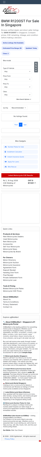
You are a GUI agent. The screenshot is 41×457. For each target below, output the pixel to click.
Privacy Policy (9, 439)
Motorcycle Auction (11, 262)
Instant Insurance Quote (15, 157)
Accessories (8, 244)
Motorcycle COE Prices (12, 291)
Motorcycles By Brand (12, 252)
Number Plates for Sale (16, 147)
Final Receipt (8, 275)
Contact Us (7, 307)
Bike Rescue (12, 167)
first (16, 125)
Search (36, 68)
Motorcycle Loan (10, 280)
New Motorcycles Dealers (13, 236)
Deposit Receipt (9, 270)
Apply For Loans (13, 162)
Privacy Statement (10, 304)
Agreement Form (9, 267)
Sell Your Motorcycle (11, 247)
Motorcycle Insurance (11, 265)
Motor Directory (9, 260)
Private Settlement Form (12, 278)
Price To (6, 84)
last (25, 125)
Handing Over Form (11, 272)
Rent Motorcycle (9, 241)
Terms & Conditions (11, 302)
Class (5, 91)
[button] (24, 99)
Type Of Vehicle (8, 68)
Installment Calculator (14, 152)
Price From (7, 76)
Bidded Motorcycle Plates (13, 288)
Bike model (7, 60)
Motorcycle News (10, 249)
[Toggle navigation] (4, 2)
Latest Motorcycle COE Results (20, 175)
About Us (7, 299)
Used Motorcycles (10, 239)
